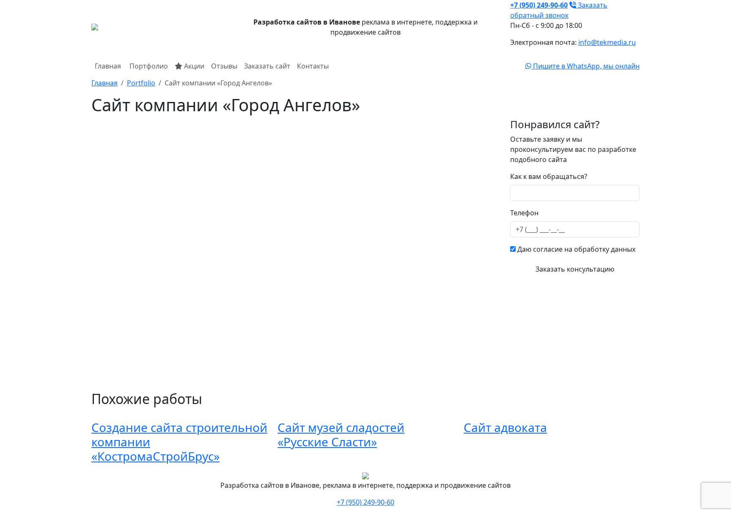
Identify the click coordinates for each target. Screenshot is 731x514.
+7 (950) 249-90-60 (365, 502)
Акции (193, 66)
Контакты (313, 66)
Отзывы (224, 66)
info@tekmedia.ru (607, 42)
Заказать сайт (267, 66)
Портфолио (148, 66)
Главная (108, 66)
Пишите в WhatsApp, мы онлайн (585, 66)
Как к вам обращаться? (548, 176)
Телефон (524, 212)
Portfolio (141, 83)
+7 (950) (539, 5)
